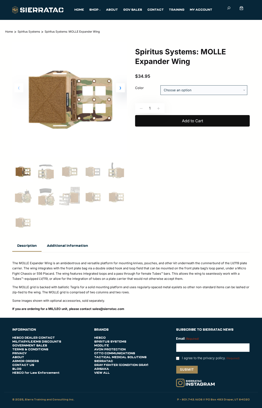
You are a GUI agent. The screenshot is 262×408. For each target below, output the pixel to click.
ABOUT (18, 357)
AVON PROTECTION (110, 349)
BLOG (16, 369)
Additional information (67, 245)
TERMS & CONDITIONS (30, 349)
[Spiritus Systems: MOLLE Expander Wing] (69, 156)
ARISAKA (101, 369)
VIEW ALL (102, 372)
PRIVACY (19, 353)
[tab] (27, 246)
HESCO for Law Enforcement (36, 372)
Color (139, 88)
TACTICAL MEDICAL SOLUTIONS (120, 357)
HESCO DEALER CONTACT (33, 337)
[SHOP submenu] (100, 10)
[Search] (229, 8)
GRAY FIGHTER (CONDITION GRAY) (121, 365)
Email (187, 338)
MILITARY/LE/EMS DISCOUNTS (36, 341)
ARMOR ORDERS (25, 361)
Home (9, 31)
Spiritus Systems (29, 31)
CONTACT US (23, 365)
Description (27, 245)
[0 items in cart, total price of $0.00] (242, 8)
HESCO (100, 337)
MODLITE (101, 345)
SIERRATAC (103, 361)
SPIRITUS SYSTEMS (110, 341)
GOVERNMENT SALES (29, 345)
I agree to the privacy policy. (211, 358)
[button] (120, 87)
